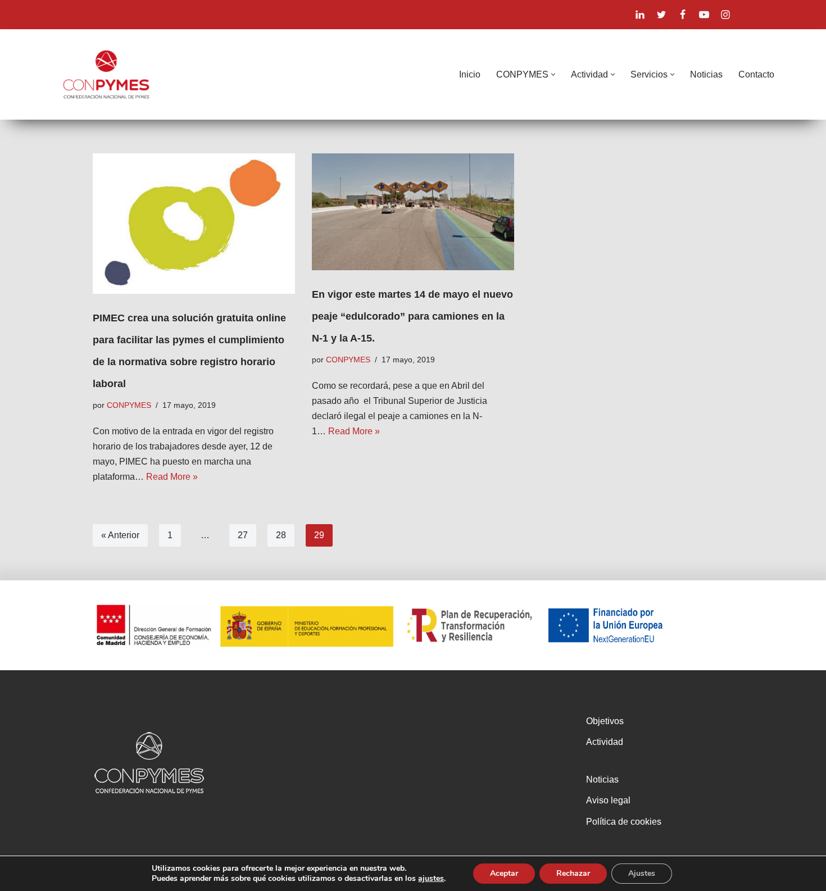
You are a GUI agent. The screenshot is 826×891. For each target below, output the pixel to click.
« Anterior (120, 535)
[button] (553, 74)
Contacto (756, 74)
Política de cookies (623, 821)
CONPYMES (129, 405)
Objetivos (605, 721)
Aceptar (504, 873)
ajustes (431, 879)
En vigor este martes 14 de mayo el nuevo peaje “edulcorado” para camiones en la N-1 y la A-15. (412, 316)
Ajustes (641, 873)
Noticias (706, 74)
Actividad (604, 742)
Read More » (172, 476)
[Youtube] (704, 14)
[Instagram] (725, 14)
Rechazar (573, 873)
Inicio (469, 74)
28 (281, 535)
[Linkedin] (640, 14)
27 (243, 535)
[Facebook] (683, 14)
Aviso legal (608, 800)
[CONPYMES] (106, 74)
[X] (661, 14)
